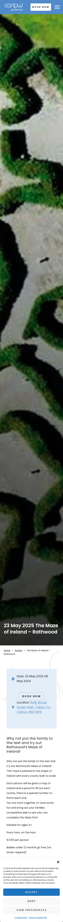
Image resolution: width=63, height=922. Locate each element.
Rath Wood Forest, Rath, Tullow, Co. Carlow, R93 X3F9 (34, 707)
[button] (58, 862)
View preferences (31, 910)
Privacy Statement (38, 917)
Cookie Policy (21, 917)
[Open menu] (57, 7)
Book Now (40, 7)
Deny (31, 901)
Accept (31, 892)
